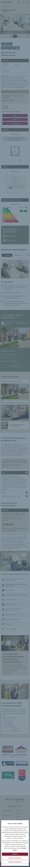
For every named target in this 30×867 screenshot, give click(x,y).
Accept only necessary (15, 858)
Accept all (15, 854)
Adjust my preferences (15, 862)
